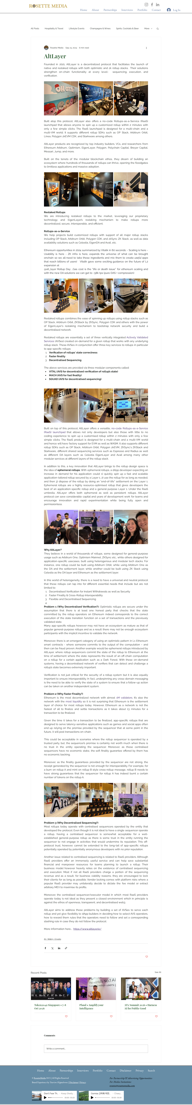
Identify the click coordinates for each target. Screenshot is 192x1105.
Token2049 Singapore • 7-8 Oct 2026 (50, 1006)
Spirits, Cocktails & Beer (127, 28)
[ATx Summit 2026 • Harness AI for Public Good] (141, 989)
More (146, 28)
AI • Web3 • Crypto (52, 939)
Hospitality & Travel (54, 28)
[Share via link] (66, 948)
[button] (127, 10)
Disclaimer (73, 1082)
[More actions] (146, 47)
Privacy (83, 1082)
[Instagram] (146, 4)
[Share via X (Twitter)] (52, 948)
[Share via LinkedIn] (59, 948)
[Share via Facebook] (45, 948)
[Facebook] (152, 4)
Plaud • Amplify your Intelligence (91, 1006)
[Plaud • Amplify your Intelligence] (96, 989)
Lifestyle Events (76, 28)
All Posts (35, 28)
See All (158, 972)
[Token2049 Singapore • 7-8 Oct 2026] (51, 989)
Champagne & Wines (100, 28)
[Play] (45, 1097)
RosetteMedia (40, 1077)
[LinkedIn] (157, 4)
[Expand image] (61, 98)
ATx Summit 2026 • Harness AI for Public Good (140, 1006)
